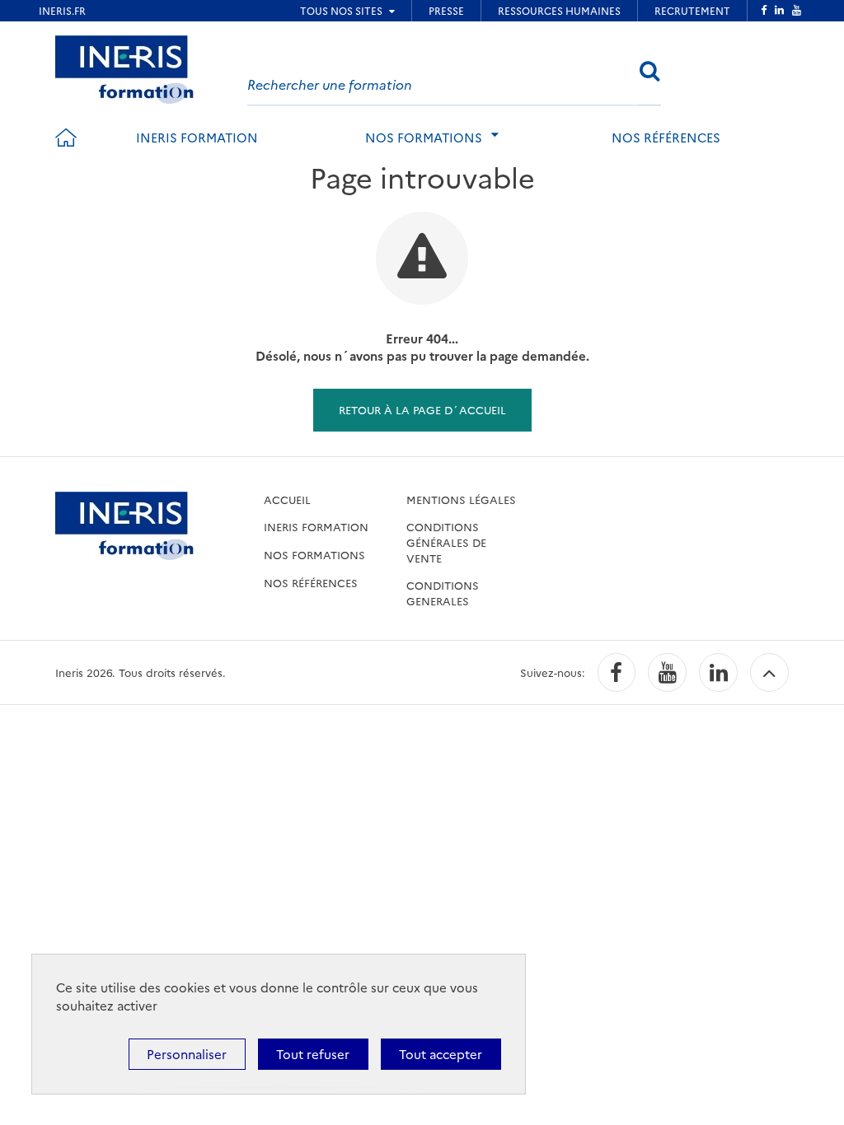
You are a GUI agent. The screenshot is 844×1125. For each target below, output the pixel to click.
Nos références (666, 137)
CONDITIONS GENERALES (442, 592)
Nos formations (314, 554)
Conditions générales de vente (446, 541)
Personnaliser (187, 1053)
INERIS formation (197, 137)
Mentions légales (461, 499)
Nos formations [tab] (423, 137)
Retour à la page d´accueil (422, 409)
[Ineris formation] (124, 67)
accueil (287, 499)
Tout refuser (312, 1053)
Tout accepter (440, 1053)
